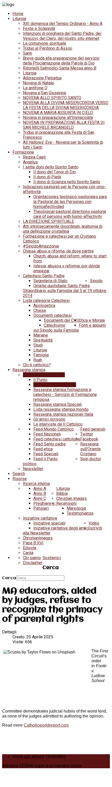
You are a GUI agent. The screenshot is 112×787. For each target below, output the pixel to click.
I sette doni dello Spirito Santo (50, 167)
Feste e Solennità (39, 28)
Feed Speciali (45, 453)
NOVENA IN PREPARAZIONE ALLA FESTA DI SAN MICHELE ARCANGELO (64, 125)
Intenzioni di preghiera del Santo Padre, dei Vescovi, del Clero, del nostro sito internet (62, 36)
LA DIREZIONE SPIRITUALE (48, 221)
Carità (28, 552)
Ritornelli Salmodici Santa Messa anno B (59, 68)
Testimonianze (80, 513)
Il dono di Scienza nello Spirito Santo (66, 181)
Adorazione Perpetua (42, 77)
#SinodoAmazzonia (41, 246)
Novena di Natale (38, 82)
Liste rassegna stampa (44, 374)
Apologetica (44, 305)
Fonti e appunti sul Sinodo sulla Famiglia (69, 328)
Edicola (29, 547)
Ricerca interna (36, 483)
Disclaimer (32, 562)
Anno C (39, 498)
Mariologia (76, 508)
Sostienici (51, 557)
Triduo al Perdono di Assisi (47, 48)
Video (94, 523)
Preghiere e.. (44, 503)
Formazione (23, 152)
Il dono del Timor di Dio (54, 171)
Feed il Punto (45, 458)
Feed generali (92, 429)
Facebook (89, 439)
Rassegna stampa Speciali (57, 404)
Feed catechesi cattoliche (56, 439)
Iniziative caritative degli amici (61, 528)
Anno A (39, 488)
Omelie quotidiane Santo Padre (61, 285)
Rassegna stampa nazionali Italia (63, 414)
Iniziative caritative (40, 518)
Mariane (40, 335)
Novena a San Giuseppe (44, 92)
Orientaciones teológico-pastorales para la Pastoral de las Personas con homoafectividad (70, 201)
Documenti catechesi (52, 315)
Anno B (39, 493)
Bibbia (62, 493)
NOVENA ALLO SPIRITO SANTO (52, 97)
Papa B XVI (33, 542)
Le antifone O (35, 87)
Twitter (86, 434)
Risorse (20, 478)
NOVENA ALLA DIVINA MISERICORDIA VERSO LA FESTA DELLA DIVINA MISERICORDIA (65, 105)
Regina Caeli (34, 157)
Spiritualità (43, 340)
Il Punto (40, 379)
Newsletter (33, 468)
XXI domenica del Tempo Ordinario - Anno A (62, 23)
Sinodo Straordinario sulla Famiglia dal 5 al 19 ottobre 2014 (64, 288)
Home (18, 13)
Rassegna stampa (29, 369)
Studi (38, 345)
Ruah (37, 359)
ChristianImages (38, 538)
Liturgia (19, 18)
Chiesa (39, 310)
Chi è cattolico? (37, 364)
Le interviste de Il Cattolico (58, 424)
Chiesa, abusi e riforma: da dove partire (58, 251)
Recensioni (66, 503)
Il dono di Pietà (47, 176)
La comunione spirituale (44, 43)
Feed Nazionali (47, 434)
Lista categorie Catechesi (46, 300)
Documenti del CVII (61, 320)
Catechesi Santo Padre (44, 275)
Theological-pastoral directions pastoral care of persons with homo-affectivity (69, 214)
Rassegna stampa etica (54, 384)
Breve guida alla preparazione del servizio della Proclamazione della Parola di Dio (61, 61)
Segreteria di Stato (50, 280)
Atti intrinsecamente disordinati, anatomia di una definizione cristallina (62, 229)
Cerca (9, 578)
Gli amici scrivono (49, 419)
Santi (27, 53)
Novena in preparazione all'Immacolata (58, 117)
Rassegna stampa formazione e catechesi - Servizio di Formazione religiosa (65, 394)
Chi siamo (32, 557)
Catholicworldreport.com (46, 725)
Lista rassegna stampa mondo (61, 409)
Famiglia (41, 354)
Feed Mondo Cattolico (53, 429)
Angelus (30, 162)
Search (19, 473)
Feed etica (43, 448)
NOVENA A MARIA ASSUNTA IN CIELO (58, 112)
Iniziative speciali (49, 523)
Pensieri (41, 508)
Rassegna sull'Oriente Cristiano (90, 449)
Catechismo (54, 325)
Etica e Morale (92, 320)
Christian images (71, 498)
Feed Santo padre (49, 444)
